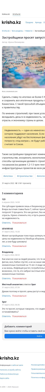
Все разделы (17, 31)
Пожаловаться (19, 222)
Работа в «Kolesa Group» (9, 374)
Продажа (29, 22)
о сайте (13, 365)
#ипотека (8, 176)
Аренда (38, 22)
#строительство (24, 176)
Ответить (6, 222)
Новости (28, 31)
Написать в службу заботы (10, 370)
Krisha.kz (6, 31)
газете (20, 365)
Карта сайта (4, 378)
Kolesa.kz (6, 14)
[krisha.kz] (9, 358)
